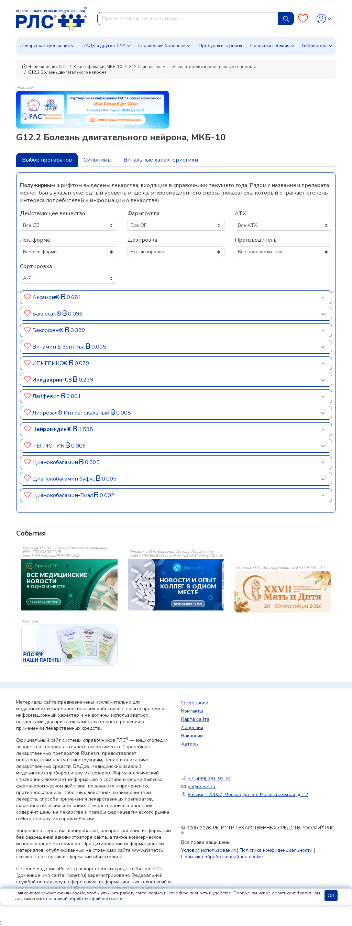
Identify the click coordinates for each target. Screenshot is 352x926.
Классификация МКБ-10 (98, 66)
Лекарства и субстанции (45, 46)
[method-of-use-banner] (92, 109)
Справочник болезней (162, 46)
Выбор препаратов (47, 160)
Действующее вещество (52, 213)
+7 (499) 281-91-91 (209, 778)
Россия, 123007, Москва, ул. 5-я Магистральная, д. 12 (248, 794)
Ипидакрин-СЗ (52, 380)
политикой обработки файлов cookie (84, 898)
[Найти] (286, 18)
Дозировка (142, 240)
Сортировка (36, 266)
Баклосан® (47, 314)
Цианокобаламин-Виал (63, 495)
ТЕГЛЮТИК (49, 446)
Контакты (192, 711)
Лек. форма (35, 240)
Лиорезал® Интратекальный (71, 413)
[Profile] (324, 19)
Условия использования (208, 850)
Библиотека (315, 46)
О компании (194, 702)
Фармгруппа (144, 213)
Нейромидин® (52, 429)
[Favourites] (303, 18)
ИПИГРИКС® (50, 363)
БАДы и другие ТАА (103, 46)
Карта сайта (195, 719)
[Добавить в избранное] (27, 297)
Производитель (256, 240)
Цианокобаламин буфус (64, 479)
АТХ (240, 213)
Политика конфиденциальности (276, 850)
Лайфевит (46, 396)
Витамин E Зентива (59, 347)
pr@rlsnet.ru (201, 786)
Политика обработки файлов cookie (222, 856)
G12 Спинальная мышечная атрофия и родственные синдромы (192, 66)
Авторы (190, 744)
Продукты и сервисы (220, 46)
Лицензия (192, 727)
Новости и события (269, 46)
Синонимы (98, 160)
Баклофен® (48, 330)
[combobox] (187, 18)
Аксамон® (46, 297)
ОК (331, 895)
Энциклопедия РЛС (48, 66)
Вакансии (192, 735)
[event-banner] (282, 592)
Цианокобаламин (55, 462)
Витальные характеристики (160, 160)
